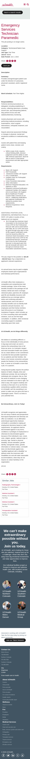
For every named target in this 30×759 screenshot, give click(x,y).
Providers (5, 712)
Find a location (6, 692)
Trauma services (7, 739)
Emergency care (7, 742)
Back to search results (12, 12)
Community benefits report (9, 699)
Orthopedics (5, 732)
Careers (4, 682)
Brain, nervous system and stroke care (13, 729)
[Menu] (25, 4)
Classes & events (7, 704)
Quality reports (6, 697)
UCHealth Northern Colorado (6, 593)
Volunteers (5, 719)
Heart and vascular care (9, 727)
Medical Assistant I (8, 493)
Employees (5, 714)
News (4, 707)
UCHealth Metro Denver (6, 614)
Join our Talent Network (15, 640)
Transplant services (7, 737)
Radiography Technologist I (11, 485)
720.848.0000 (5, 654)
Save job (6, 66)
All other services (7, 744)
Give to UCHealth (7, 689)
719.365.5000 (5, 664)
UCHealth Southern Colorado (22, 593)
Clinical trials (5, 684)
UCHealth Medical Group (22, 614)
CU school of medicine (8, 694)
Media (4, 717)
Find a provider (6, 687)
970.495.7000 (5, 659)
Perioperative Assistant (9, 510)
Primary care (6, 734)
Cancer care (5, 724)
